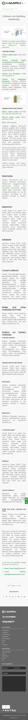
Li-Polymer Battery (6, 634)
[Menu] (25, 3)
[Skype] (12, 710)
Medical (3, 658)
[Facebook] (3, 710)
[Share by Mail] (24, 596)
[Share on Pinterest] (9, 596)
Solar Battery (4, 644)
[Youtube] (15, 710)
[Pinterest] (10, 710)
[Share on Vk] (18, 596)
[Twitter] (5, 710)
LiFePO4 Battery (5, 630)
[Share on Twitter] (6, 596)
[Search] (21, 3)
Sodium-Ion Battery (6, 638)
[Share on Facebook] (3, 596)
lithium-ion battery (15, 45)
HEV (3, 660)
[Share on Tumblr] (15, 596)
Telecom (4, 653)
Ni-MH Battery (5, 636)
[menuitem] (21, 3)
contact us (14, 564)
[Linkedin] (8, 710)
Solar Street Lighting (6, 651)
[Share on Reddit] (21, 596)
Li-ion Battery (5, 632)
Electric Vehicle (5, 655)
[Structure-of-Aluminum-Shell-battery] (14, 32)
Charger (4, 640)
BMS (3, 642)
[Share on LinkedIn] (12, 596)
